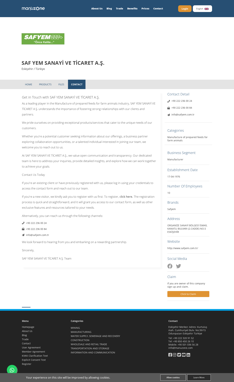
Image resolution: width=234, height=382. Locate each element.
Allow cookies (173, 377)
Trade (119, 8)
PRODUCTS (45, 84)
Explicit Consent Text (34, 359)
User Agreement (31, 347)
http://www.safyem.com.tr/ (182, 248)
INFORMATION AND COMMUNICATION (93, 352)
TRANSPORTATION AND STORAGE (90, 348)
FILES (61, 84)
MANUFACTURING (81, 332)
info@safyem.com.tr (37, 235)
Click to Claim (188, 294)
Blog (109, 8)
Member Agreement (33, 351)
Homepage (28, 327)
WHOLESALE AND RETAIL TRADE (89, 344)
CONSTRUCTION (80, 340)
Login (185, 8)
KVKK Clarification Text (35, 355)
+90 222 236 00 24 (36, 223)
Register (26, 364)
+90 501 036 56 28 (188, 344)
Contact (158, 8)
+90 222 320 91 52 (183, 338)
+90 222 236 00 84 (36, 229)
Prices (145, 8)
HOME (28, 84)
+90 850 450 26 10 (183, 341)
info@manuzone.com (180, 347)
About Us (96, 8)
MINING (75, 327)
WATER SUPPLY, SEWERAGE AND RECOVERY (95, 336)
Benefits (132, 8)
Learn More (199, 377)
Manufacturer (175, 159)
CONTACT (76, 84)
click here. (126, 197)
